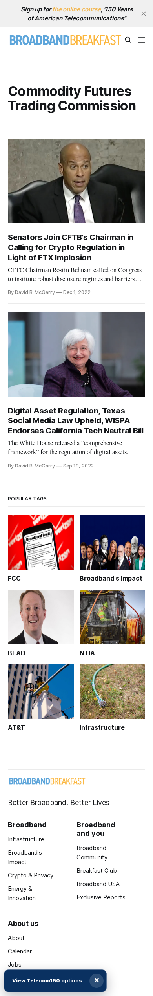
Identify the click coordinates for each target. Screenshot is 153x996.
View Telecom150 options (47, 980)
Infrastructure (26, 839)
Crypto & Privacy (30, 875)
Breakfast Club (96, 870)
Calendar (20, 951)
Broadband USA (98, 884)
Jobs (15, 964)
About (16, 938)
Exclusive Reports (101, 897)
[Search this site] (128, 40)
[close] (143, 13)
